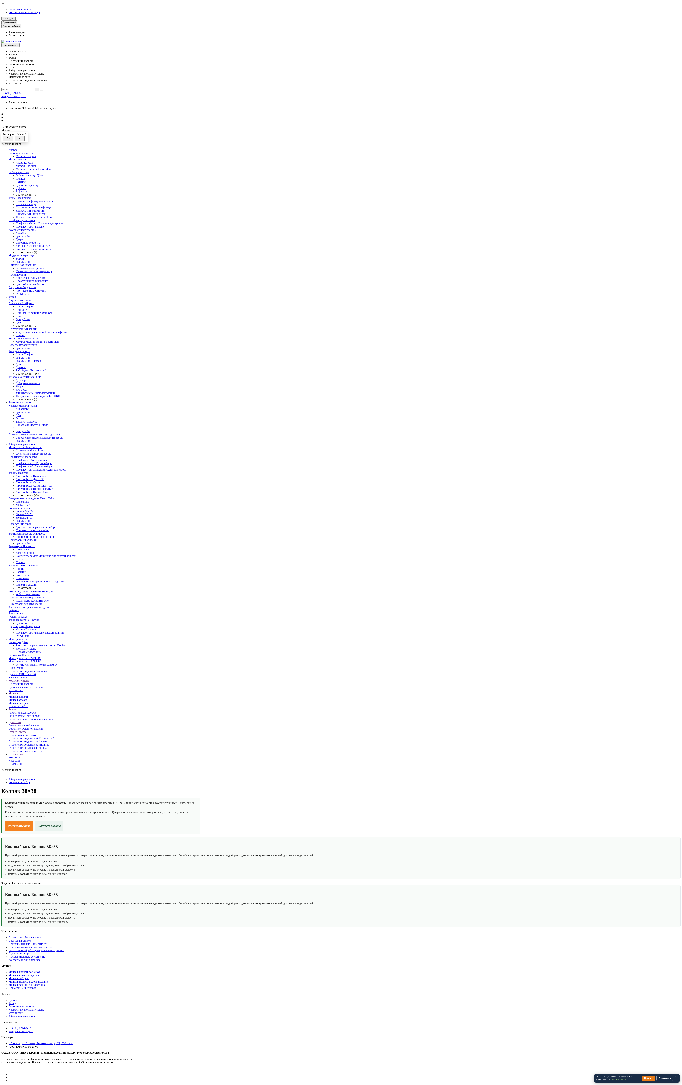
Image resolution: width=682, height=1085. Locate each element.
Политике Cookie (618, 1079)
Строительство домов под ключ (28, 671)
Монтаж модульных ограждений (28, 981)
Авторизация (17, 32)
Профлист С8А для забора (31, 459)
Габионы (14, 610)
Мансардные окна (19, 639)
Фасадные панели (19, 351)
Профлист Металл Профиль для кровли (40, 223)
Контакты (14, 757)
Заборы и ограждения (22, 444)
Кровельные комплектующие (26, 687)
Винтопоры (16, 613)
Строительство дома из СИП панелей (31, 738)
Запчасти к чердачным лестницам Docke (40, 645)
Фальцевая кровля (20, 197)
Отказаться (665, 1078)
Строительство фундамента (25, 750)
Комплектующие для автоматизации (31, 591)
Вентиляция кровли (21, 683)
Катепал (21, 181)
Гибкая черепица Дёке (29, 175)
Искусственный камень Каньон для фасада (42, 332)
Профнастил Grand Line (30, 226)
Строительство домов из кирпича (29, 744)
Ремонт (13, 709)
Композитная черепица (23, 229)
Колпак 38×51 (24, 514)
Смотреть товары (49, 825)
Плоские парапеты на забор (32, 530)
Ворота (20, 568)
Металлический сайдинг (23, 338)
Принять (648, 1078)
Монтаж (13, 693)
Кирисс (20, 335)
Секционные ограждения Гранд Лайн (31, 498)
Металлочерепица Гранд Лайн (34, 169)
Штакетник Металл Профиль (33, 453)
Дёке (18, 322)
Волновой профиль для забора (27, 533)
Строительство (18, 731)
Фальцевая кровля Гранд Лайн (34, 216)
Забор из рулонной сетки (24, 619)
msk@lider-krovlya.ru (13, 96)
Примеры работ (18, 706)
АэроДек (21, 232)
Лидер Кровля (24, 162)
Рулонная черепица (27, 185)
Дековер (21, 380)
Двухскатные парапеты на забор (35, 527)
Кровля (13, 149)
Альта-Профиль (25, 306)
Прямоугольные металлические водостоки (34, 434)
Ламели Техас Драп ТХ (30, 479)
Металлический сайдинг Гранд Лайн (38, 341)
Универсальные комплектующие (35, 392)
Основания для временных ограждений (40, 581)
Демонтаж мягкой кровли (24, 725)
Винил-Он (22, 309)
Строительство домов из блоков (28, 741)
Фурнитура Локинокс (22, 546)
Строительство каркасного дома (28, 747)
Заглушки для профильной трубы (29, 607)
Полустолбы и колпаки (23, 539)
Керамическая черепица (30, 268)
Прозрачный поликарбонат (32, 280)
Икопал (20, 178)
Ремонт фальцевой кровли (24, 715)
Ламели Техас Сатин (28, 482)
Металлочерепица (19, 159)
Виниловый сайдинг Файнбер (34, 312)
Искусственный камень (23, 328)
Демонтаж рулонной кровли (26, 728)
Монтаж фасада (18, 699)
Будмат (20, 258)
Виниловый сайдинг (21, 303)
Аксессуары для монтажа (31, 277)
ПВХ (12, 428)
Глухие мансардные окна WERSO (36, 664)
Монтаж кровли (18, 696)
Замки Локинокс (26, 552)
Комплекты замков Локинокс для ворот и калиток (46, 555)
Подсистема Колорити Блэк (32, 600)
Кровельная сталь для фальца (33, 207)
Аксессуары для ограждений (26, 603)
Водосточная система (21, 402)
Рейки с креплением (28, 594)
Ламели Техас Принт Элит (32, 491)
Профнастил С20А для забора (34, 466)
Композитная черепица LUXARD (36, 245)
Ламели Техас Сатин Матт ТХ (34, 485)
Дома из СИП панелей (22, 674)
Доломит (21, 367)
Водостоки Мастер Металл (32, 424)
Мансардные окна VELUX (25, 658)
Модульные (23, 504)
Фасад (12, 296)
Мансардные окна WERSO (25, 661)
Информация (9, 931)
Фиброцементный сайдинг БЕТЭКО (38, 396)
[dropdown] (2, 3)
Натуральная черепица (22, 264)
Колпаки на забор (19, 507)
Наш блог (14, 760)
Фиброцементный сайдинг (25, 376)
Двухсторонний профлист (24, 626)
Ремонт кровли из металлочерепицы (31, 718)
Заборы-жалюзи (18, 472)
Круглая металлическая (23, 405)
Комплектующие (26, 648)
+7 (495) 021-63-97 (12, 93)
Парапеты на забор (20, 523)
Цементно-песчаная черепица (34, 271)
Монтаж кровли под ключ (24, 971)
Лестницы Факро (19, 655)
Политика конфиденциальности (28, 943)
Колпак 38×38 (24, 511)
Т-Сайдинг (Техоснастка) (31, 370)
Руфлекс (21, 188)
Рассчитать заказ (19, 825)
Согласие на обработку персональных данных (36, 950)
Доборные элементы (21, 153)
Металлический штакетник (25, 447)
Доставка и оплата (20, 8)
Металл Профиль (26, 156)
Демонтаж (15, 722)
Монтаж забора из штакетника (27, 984)
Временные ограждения (23, 565)
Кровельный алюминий (30, 210)
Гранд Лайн (23, 236)
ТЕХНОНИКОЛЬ (26, 421)
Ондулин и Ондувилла (22, 287)
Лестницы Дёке (18, 642)
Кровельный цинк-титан (31, 213)
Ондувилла (22, 293)
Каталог (6, 993)
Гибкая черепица (19, 172)
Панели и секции (26, 584)
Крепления (22, 578)
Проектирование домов (23, 734)
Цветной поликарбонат (30, 284)
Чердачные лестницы (28, 651)
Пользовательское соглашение (27, 956)
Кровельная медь (26, 204)
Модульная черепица (21, 255)
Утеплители (16, 690)
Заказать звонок (18, 102)
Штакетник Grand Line (29, 450)
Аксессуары (23, 549)
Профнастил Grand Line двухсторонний (40, 632)
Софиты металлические (23, 344)
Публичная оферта (20, 953)
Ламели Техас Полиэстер (31, 475)
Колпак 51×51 (24, 517)
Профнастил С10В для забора (34, 463)
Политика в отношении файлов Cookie (32, 947)
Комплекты (22, 575)
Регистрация (16, 35)
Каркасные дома (18, 677)
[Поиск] (41, 90)
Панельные (22, 501)
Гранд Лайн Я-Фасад (28, 360)
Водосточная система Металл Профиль (39, 437)
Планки (20, 562)
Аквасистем (23, 408)
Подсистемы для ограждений (26, 597)
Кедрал (20, 386)
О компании (16, 754)
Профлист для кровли (22, 220)
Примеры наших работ (22, 987)
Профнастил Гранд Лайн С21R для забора (41, 469)
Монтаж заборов (19, 703)
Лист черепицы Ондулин (31, 290)
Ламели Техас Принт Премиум (34, 488)
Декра (19, 239)
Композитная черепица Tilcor (33, 248)
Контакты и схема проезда (24, 12)
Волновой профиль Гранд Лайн (35, 536)
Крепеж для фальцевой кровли (34, 201)
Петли (19, 559)
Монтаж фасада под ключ (24, 975)
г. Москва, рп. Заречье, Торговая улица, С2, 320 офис (41, 1043)
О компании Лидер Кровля (25, 937)
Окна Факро (16, 667)
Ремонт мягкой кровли (22, 712)
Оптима (20, 418)
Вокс (19, 316)
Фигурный (22, 635)
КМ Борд (21, 389)
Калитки (21, 571)
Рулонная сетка (18, 616)
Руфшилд (21, 191)
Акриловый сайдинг (21, 300)
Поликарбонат (17, 274)
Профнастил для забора (23, 456)
